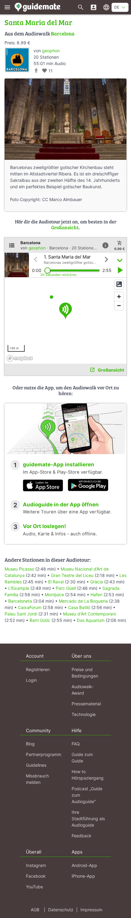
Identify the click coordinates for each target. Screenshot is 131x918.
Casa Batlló (79, 607)
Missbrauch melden (37, 779)
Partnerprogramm (43, 754)
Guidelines (36, 765)
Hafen (96, 594)
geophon (51, 50)
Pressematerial (86, 703)
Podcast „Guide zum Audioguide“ (87, 795)
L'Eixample (18, 588)
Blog (30, 743)
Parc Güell (66, 588)
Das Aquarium (90, 620)
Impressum (91, 909)
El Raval (56, 581)
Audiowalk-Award (83, 690)
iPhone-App (83, 876)
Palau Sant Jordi (21, 613)
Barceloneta (20, 601)
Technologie (84, 714)
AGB (35, 909)
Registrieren (38, 669)
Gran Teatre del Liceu (72, 575)
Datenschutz (60, 909)
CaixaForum (29, 607)
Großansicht (65, 227)
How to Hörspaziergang (88, 774)
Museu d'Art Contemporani (89, 613)
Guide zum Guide (82, 757)
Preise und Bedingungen (85, 672)
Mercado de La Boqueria (83, 601)
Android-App (84, 865)
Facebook (36, 876)
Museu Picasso (19, 568)
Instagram (36, 865)
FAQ (76, 743)
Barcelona (63, 33)
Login (31, 680)
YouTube (34, 886)
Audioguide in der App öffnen (61, 504)
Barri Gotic (40, 620)
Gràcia (96, 581)
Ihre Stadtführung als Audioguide (88, 819)
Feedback (81, 835)
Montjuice (54, 594)
